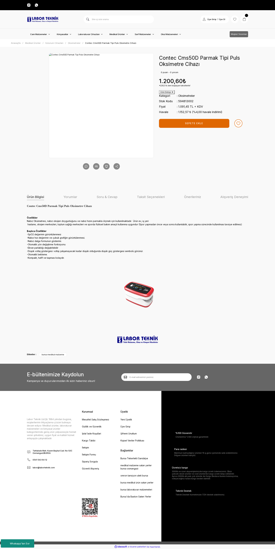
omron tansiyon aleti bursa (134, 475)
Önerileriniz (192, 197)
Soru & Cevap (107, 197)
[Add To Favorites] (238, 123)
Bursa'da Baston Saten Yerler (135, 496)
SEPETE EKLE (194, 123)
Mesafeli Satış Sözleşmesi (95, 419)
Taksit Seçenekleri (151, 197)
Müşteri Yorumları (239, 34)
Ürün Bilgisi (35, 197)
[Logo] (43, 19)
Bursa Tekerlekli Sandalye (134, 458)
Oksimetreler (186, 95)
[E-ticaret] (137, 546)
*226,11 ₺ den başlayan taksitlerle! (174, 85)
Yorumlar (70, 197)
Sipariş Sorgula (90, 461)
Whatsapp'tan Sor (19, 543)
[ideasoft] (120, 546)
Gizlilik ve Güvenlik (92, 426)
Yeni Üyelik (126, 419)
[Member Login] (204, 19)
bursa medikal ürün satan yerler (136, 482)
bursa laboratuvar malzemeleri (136, 489)
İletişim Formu (89, 454)
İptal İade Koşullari (91, 433)
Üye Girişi (211, 19)
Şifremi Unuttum (128, 433)
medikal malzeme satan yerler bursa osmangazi (136, 467)
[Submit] (125, 377)
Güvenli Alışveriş (90, 468)
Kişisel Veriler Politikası (132, 440)
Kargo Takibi (88, 440)
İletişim (85, 447)
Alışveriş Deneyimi (234, 197)
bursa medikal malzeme (53, 354)
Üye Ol (222, 19)
